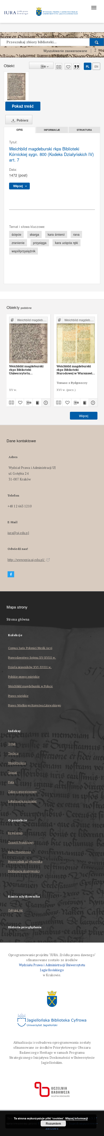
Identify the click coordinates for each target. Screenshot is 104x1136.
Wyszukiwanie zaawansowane (65, 51)
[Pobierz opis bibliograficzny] (28, 402)
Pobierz (22, 120)
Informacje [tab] (52, 130)
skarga (34, 234)
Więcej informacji (76, 1118)
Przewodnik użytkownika (25, 861)
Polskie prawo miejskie (24, 676)
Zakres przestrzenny (22, 791)
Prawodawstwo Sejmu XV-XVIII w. (32, 657)
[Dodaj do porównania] (58, 66)
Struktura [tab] (84, 130)
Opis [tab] (19, 130)
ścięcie (16, 234)
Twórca (13, 753)
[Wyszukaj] (97, 42)
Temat (12, 772)
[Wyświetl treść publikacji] (37, 402)
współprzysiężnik (23, 251)
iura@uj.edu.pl (18, 533)
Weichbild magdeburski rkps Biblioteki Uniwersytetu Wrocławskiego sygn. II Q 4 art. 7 (28, 369)
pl (87, 66)
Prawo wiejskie (18, 696)
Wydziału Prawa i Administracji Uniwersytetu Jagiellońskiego (52, 967)
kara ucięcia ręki (66, 242)
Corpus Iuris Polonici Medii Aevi (30, 648)
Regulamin (15, 833)
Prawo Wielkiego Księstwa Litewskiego (34, 705)
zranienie (18, 242)
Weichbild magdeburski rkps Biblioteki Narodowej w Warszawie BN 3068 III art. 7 (75, 369)
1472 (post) (18, 175)
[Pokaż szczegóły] (45, 402)
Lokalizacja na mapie (22, 801)
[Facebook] (11, 574)
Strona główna (18, 619)
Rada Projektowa (19, 852)
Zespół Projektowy (21, 842)
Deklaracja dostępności (24, 871)
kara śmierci (56, 234)
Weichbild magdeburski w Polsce (30, 686)
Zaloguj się (15, 910)
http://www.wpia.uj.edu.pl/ (26, 560)
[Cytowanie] (76, 66)
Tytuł (12, 744)
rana (76, 234)
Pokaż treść (23, 106)
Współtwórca (17, 763)
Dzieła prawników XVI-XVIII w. (29, 667)
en (96, 66)
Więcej (83, 416)
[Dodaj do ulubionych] (68, 66)
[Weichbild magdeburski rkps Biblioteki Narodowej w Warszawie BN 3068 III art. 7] (76, 340)
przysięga (39, 242)
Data (11, 782)
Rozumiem (53, 1123)
